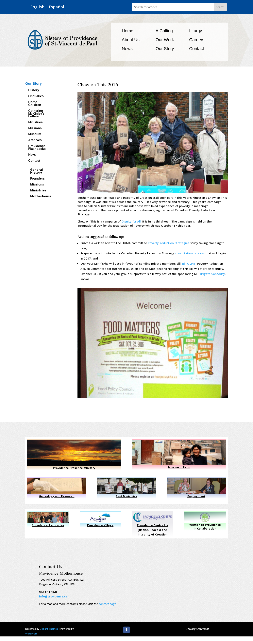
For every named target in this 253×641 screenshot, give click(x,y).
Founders (37, 179)
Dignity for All (131, 221)
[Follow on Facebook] (126, 630)
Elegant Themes (49, 629)
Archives (35, 140)
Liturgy (195, 30)
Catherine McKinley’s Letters (36, 113)
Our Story (165, 48)
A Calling (164, 30)
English (37, 7)
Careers (196, 39)
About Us (131, 39)
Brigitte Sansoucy (212, 274)
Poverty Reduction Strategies (168, 243)
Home (127, 30)
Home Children (34, 104)
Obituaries (36, 96)
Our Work (165, 39)
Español (56, 7)
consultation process (190, 253)
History (33, 90)
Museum (34, 134)
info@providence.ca (53, 596)
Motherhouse (41, 196)
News (127, 48)
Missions (35, 128)
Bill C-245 (188, 263)
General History (36, 171)
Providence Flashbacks (37, 147)
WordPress (31, 633)
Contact (196, 48)
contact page (107, 604)
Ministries (35, 122)
